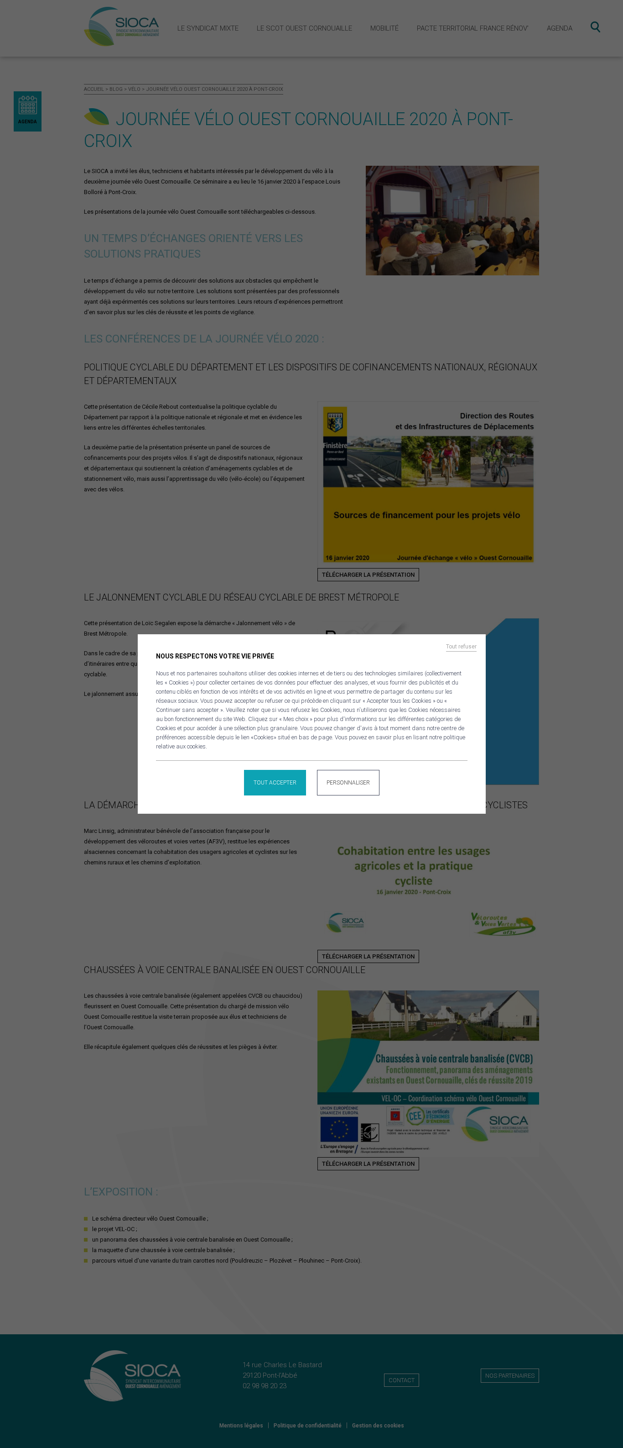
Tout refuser (461, 646)
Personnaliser (348, 782)
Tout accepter (275, 782)
